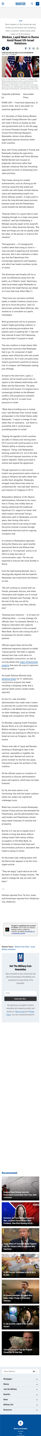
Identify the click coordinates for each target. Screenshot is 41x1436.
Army (20, 1433)
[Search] (32, 4)
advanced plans (9, 679)
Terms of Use (20, 1011)
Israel (20, 21)
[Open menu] (3, 4)
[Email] (33, 48)
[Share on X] (29, 48)
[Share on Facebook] (25, 48)
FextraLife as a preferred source (23, 932)
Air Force (20, 1431)
